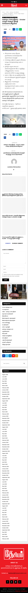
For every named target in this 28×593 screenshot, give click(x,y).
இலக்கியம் (5, 316)
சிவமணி (4, 333)
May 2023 (4, 460)
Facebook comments (17, 243)
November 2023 (5, 447)
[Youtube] (15, 582)
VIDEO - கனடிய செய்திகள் (7, 17)
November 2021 (5, 499)
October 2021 (5, 501)
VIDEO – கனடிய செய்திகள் (9, 311)
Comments (8, 243)
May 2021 (4, 512)
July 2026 (4, 377)
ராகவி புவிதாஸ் (6, 342)
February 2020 (5, 539)
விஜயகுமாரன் (6, 344)
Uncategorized (5, 309)
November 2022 (5, 473)
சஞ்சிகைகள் (5, 331)
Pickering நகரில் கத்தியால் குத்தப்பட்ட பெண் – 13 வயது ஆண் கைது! (13, 237)
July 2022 (4, 482)
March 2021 (4, 517)
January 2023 (5, 469)
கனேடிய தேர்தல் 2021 (7, 329)
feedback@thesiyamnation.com (17, 573)
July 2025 (4, 403)
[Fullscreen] (24, 126)
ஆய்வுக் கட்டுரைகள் (7, 314)
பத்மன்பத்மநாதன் (7, 340)
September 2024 (6, 425)
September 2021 (6, 504)
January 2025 (5, 416)
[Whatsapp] (19, 582)
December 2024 (5, 418)
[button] (14, 121)
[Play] (4, 126)
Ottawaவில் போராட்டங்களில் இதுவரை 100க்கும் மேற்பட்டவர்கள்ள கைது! (13, 216)
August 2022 (5, 479)
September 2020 (6, 530)
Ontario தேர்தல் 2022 (7, 307)
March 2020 (5, 536)
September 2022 (6, 477)
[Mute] (21, 126)
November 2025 (5, 394)
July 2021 (4, 508)
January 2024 (5, 442)
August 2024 (5, 427)
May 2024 (4, 434)
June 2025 (4, 405)
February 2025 (5, 414)
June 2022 (4, 484)
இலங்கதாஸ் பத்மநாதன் (8, 318)
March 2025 (4, 412)
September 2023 (6, 451)
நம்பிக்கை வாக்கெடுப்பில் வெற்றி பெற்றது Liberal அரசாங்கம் (14, 153)
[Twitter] (11, 582)
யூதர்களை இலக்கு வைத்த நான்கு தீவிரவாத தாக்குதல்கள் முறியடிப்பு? (12, 194)
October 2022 (5, 475)
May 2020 (4, 532)
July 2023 (4, 455)
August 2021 (5, 506)
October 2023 (5, 449)
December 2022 (5, 471)
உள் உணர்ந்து (6, 322)
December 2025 (5, 392)
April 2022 (4, 488)
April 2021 (4, 515)
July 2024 (4, 429)
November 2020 (5, 525)
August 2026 (5, 374)
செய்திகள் (15, 17)
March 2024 (4, 438)
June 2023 (4, 458)
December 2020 (5, 523)
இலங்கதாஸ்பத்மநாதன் (8, 320)
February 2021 (5, 519)
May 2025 (4, 407)
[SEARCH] (24, 363)
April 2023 (4, 462)
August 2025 (5, 401)
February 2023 (5, 466)
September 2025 (6, 398)
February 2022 (5, 493)
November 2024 (5, 420)
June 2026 (4, 379)
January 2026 (5, 390)
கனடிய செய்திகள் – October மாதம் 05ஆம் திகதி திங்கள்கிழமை (14, 145)
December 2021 (5, 497)
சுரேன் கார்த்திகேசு (7, 336)
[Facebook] (7, 582)
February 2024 (5, 440)
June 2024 (4, 431)
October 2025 (5, 396)
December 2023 (5, 444)
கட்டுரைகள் (5, 325)
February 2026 (5, 388)
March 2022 (4, 490)
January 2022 (5, 495)
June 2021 (4, 510)
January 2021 (5, 521)
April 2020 (4, 534)
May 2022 (4, 486)
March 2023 (4, 464)
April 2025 (4, 409)
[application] (14, 120)
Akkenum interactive (21, 591)
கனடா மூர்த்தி (6, 327)
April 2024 (4, 436)
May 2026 (4, 381)
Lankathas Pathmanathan (14, 167)
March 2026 (5, 385)
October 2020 (5, 528)
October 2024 (5, 423)
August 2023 (5, 453)
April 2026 (4, 383)
